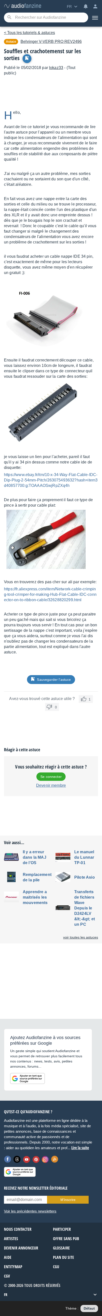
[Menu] (95, 17)
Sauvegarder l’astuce (54, 680)
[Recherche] (9, 17)
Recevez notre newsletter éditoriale (36, 1188)
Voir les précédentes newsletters (30, 1211)
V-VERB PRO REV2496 (51, 41)
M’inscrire (68, 1200)
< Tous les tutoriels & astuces (29, 33)
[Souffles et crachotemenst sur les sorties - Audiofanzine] (22, 6)
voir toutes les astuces (80, 937)
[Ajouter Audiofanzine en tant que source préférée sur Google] (27, 1078)
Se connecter (51, 777)
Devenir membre (51, 785)
